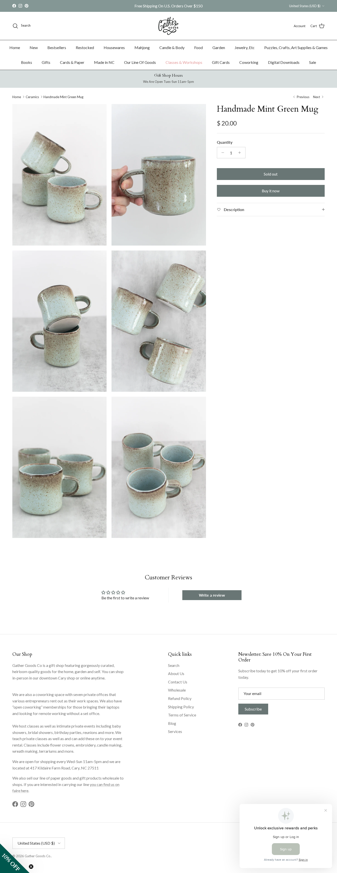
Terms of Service (182, 715)
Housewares (114, 47)
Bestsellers (56, 47)
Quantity (224, 142)
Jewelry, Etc (245, 47)
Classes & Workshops (184, 62)
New (34, 47)
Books (26, 62)
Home (14, 47)
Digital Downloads (284, 62)
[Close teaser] (31, 866)
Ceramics (32, 97)
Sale (312, 62)
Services (175, 731)
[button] (15, 858)
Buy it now (271, 190)
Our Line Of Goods (140, 62)
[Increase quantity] (241, 152)
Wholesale (177, 690)
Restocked (85, 47)
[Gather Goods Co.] (168, 26)
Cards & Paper (72, 62)
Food (198, 47)
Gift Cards (221, 62)
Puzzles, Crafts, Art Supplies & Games (296, 47)
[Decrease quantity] (221, 152)
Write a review (212, 595)
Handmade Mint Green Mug (63, 97)
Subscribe (253, 709)
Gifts (46, 62)
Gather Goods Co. (38, 856)
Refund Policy (179, 698)
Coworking (248, 62)
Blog (172, 723)
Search (173, 665)
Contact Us (177, 681)
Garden (218, 47)
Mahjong (142, 47)
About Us (176, 673)
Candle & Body (172, 47)
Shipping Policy (181, 706)
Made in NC (104, 62)
